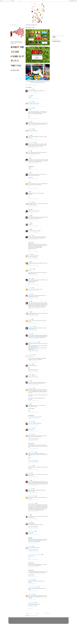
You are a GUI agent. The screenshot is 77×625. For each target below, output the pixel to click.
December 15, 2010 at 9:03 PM (33, 232)
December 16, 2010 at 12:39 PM (33, 418)
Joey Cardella (30, 108)
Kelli (29, 261)
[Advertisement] (58, 50)
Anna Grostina (30, 427)
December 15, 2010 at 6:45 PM (33, 131)
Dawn (29, 150)
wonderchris (30, 89)
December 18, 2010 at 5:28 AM (33, 518)
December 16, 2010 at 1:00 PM (33, 424)
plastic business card (31, 602)
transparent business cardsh (33, 586)
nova (29, 172)
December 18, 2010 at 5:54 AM (33, 528)
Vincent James (30, 268)
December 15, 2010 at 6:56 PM (33, 147)
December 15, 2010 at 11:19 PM (33, 284)
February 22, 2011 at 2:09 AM (32, 590)
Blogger (44, 622)
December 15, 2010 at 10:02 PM (33, 258)
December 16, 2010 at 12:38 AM (33, 297)
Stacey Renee (30, 488)
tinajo (29, 311)
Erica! (29, 222)
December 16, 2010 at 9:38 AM (33, 360)
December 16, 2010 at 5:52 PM (33, 448)
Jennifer (29, 333)
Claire (29, 480)
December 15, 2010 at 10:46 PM (33, 275)
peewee (29, 121)
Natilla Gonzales (31, 594)
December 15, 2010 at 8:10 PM (33, 212)
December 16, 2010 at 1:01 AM (33, 323)
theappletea (30, 364)
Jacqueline (30, 278)
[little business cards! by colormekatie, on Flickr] (38, 45)
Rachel (29, 301)
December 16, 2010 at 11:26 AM (33, 384)
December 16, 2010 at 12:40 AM (33, 315)
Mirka (29, 135)
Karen (29, 215)
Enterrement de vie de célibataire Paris (34, 554)
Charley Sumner (31, 354)
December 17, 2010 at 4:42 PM (33, 492)
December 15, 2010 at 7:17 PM (33, 169)
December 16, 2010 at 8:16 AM (33, 351)
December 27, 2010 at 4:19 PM (33, 566)
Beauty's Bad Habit (31, 142)
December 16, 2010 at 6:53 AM (33, 338)
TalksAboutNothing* (31, 495)
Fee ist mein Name (31, 326)
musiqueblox (30, 434)
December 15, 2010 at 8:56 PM (33, 225)
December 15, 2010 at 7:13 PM (33, 154)
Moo (15, 43)
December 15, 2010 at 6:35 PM (33, 118)
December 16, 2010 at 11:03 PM (33, 462)
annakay (29, 95)
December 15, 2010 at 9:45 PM (33, 250)
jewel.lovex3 (30, 287)
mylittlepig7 (30, 235)
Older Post (47, 613)
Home (37, 613)
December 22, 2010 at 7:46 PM (33, 551)
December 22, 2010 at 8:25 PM (33, 559)
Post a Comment (29, 608)
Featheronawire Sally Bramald (33, 342)
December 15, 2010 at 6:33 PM (33, 92)
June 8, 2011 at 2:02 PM (32, 599)
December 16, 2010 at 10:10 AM (33, 377)
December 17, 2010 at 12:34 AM (33, 476)
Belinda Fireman (31, 579)
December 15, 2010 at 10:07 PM (33, 265)
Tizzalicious (30, 374)
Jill (28, 158)
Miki (29, 403)
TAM (29, 514)
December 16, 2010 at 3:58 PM (33, 440)
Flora (29, 186)
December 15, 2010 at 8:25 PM (33, 219)
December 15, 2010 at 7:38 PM (33, 188)
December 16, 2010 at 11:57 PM (33, 469)
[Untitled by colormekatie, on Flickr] (38, 62)
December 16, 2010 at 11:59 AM (33, 412)
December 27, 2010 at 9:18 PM (33, 576)
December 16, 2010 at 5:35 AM (33, 330)
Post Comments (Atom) (33, 615)
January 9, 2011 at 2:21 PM (32, 583)
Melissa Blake (30, 421)
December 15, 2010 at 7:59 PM (33, 206)
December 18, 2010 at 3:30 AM (33, 511)
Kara (29, 380)
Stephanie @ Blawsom (31, 503)
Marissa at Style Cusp (31, 452)
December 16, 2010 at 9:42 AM (33, 371)
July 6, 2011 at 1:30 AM (32, 606)
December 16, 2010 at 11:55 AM (33, 400)
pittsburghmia (30, 465)
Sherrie (29, 472)
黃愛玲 (29, 209)
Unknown (29, 319)
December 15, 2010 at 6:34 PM (33, 104)
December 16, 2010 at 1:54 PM (33, 430)
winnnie (29, 522)
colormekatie (30, 101)
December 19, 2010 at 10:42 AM (33, 542)
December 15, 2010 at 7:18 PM (33, 178)
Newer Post (28, 613)
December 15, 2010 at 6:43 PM (33, 125)
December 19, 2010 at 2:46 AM (33, 534)
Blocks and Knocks (31, 531)
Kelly (29, 229)
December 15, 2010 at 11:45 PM (33, 290)
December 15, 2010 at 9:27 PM (33, 239)
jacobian (29, 294)
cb (28, 191)
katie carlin (30, 546)
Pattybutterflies (30, 388)
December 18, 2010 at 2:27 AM (33, 499)
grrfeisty (29, 254)
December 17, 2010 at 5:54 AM (33, 485)
